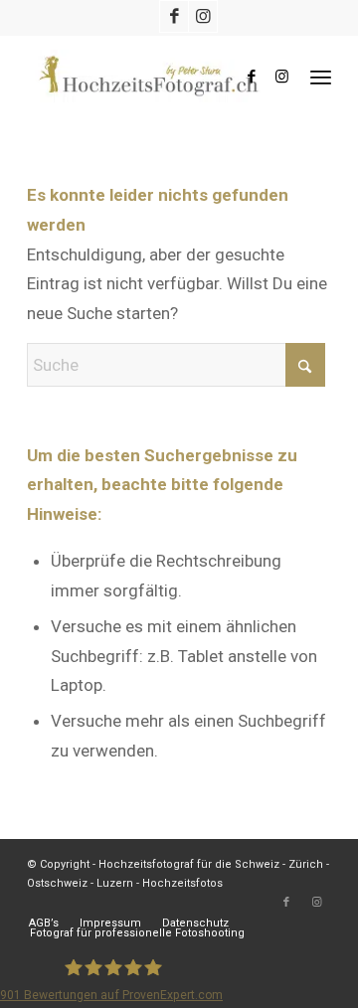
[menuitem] (320, 76)
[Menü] (320, 76)
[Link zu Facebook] (174, 16)
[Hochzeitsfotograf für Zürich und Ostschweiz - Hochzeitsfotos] (148, 76)
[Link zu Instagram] (203, 16)
